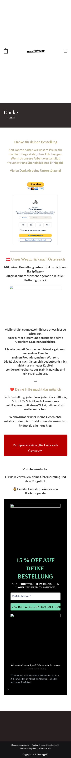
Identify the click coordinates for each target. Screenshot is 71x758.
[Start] (4, 117)
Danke (12, 117)
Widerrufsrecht (45, 748)
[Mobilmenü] (65, 51)
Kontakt (35, 745)
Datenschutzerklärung (35, 668)
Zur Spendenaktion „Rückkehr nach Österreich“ (35, 447)
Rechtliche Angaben (28, 748)
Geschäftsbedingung (49, 745)
